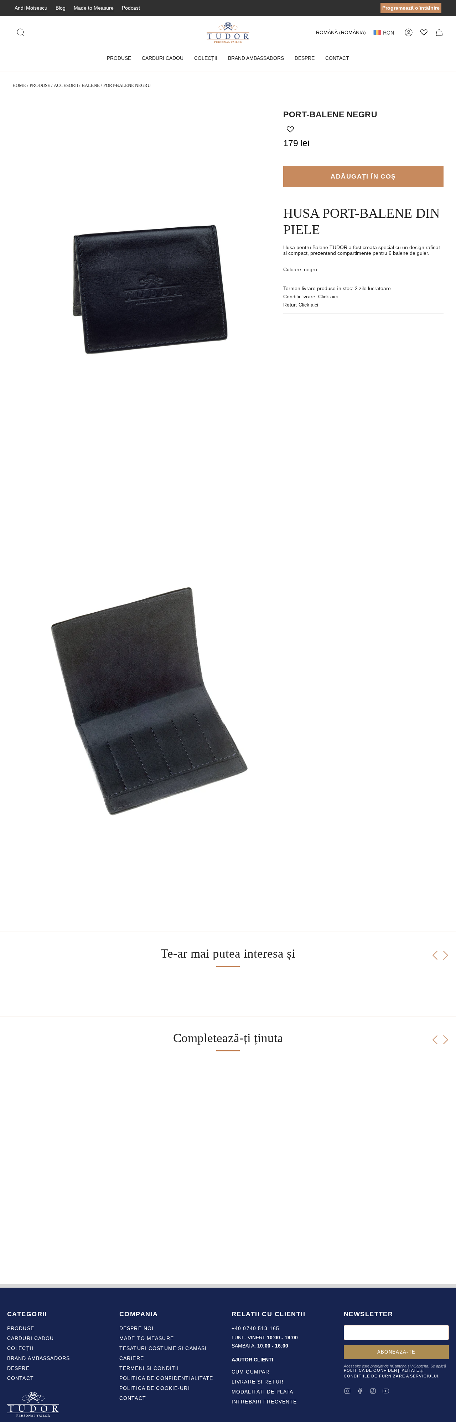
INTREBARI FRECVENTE (264, 1402)
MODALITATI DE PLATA (262, 1392)
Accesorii (66, 85)
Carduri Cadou (30, 1338)
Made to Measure (94, 8)
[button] (119, 58)
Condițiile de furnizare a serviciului (391, 1376)
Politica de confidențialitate (381, 1370)
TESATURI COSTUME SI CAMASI (163, 1348)
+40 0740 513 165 (255, 1328)
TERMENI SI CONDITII (149, 1368)
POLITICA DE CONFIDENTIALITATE (166, 1378)
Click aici (328, 296)
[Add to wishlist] (290, 129)
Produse (40, 85)
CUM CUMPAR (250, 1372)
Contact (20, 1378)
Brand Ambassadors (38, 1358)
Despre (18, 1368)
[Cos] (439, 32)
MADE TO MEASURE (146, 1338)
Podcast (131, 8)
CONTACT (132, 1398)
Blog (61, 8)
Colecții (20, 1348)
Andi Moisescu (31, 8)
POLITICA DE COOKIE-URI (154, 1388)
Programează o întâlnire (411, 8)
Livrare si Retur (258, 1382)
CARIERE (131, 1358)
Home (19, 85)
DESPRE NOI (136, 1328)
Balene (91, 85)
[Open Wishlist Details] (424, 32)
